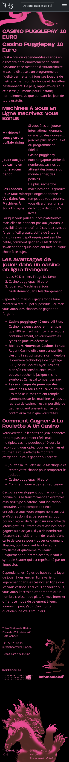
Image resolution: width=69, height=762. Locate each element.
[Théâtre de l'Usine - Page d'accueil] (8, 6)
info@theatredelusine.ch (17, 647)
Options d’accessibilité (37, 6)
